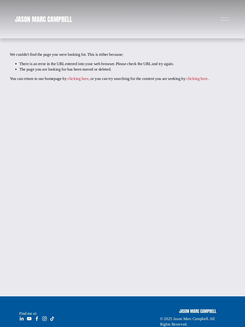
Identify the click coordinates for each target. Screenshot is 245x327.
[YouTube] (29, 318)
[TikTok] (52, 318)
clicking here (78, 78)
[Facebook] (36, 318)
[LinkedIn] (21, 318)
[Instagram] (44, 318)
